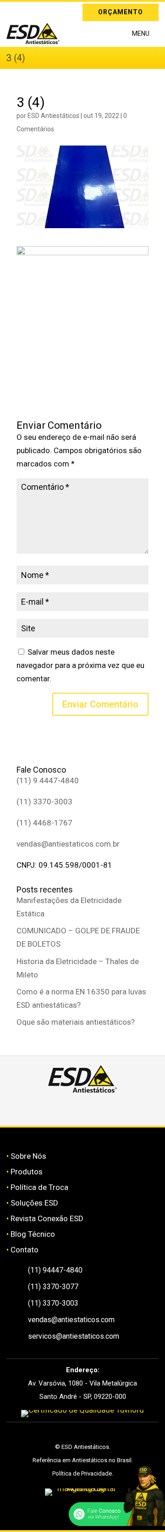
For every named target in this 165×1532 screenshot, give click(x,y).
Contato (24, 1249)
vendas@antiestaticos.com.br (68, 843)
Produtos (27, 1171)
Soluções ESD (34, 1202)
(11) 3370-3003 (44, 801)
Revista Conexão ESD (47, 1218)
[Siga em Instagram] (13, 10)
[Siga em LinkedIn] (26, 10)
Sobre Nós (28, 1156)
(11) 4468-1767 (44, 822)
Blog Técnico (33, 1234)
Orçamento (120, 12)
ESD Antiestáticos (53, 115)
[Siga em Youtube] (115, 1109)
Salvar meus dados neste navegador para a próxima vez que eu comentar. (80, 665)
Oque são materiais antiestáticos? (75, 1022)
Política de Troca (39, 1187)
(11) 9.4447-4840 (47, 780)
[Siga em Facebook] (72, 1109)
